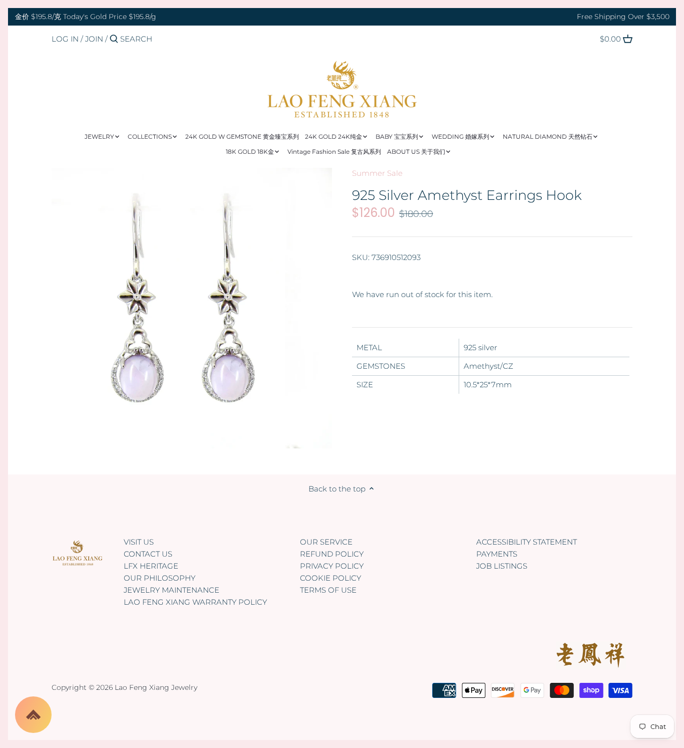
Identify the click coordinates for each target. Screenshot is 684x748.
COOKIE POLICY (330, 578)
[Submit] (114, 39)
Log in (65, 39)
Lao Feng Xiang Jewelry (156, 687)
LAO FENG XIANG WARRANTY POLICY (195, 602)
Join (94, 39)
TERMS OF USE (328, 590)
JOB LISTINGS (501, 566)
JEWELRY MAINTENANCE (171, 590)
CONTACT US (148, 554)
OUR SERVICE (326, 542)
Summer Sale (377, 173)
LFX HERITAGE (151, 566)
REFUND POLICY (332, 554)
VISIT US (139, 542)
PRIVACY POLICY (332, 566)
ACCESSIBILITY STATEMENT (526, 542)
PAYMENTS (496, 554)
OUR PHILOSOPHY (159, 578)
